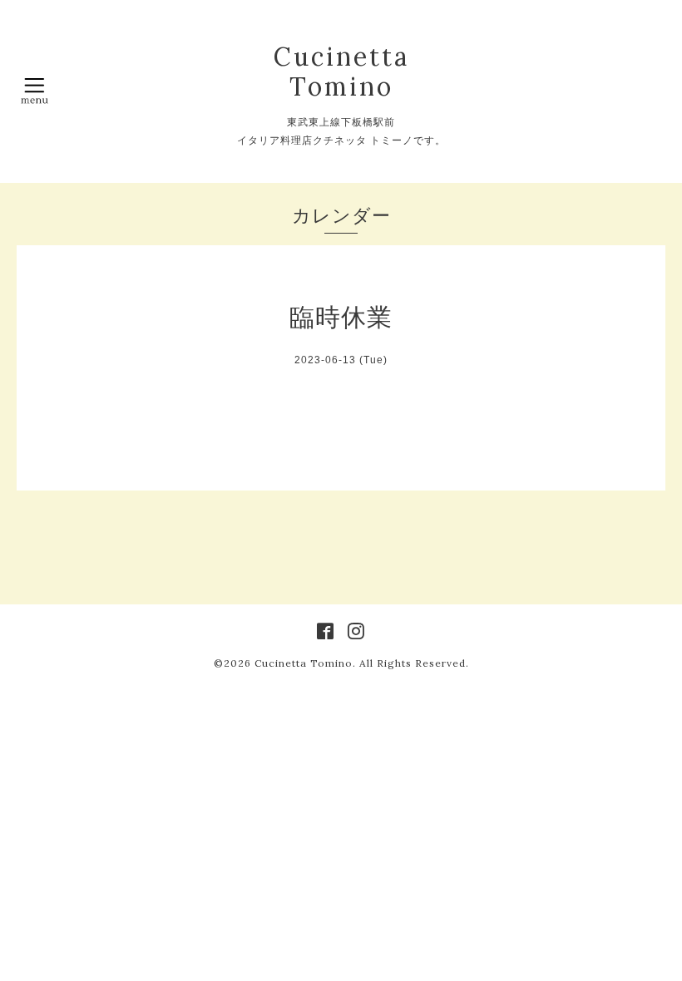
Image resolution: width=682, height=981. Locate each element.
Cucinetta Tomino (341, 71)
